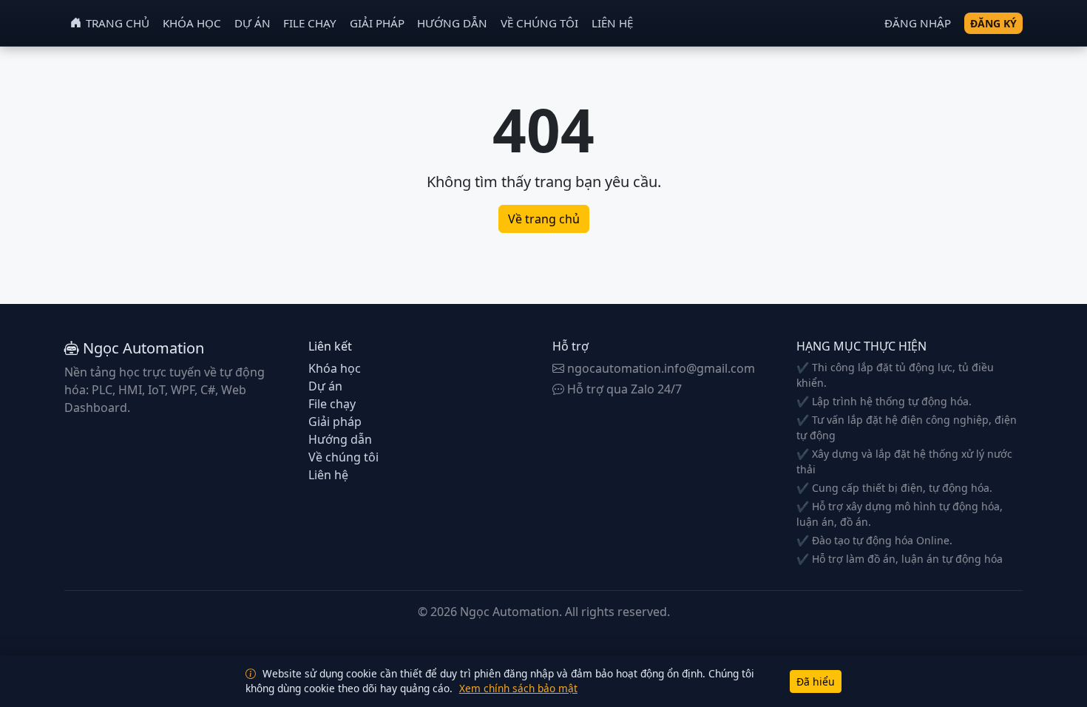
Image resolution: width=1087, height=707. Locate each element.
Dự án (252, 23)
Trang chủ (117, 23)
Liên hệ (612, 23)
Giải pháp (377, 23)
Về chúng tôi (539, 23)
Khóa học (192, 23)
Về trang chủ (544, 219)
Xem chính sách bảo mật (518, 688)
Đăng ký (993, 23)
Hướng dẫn (452, 23)
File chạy (309, 23)
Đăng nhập (917, 23)
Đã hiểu (815, 681)
